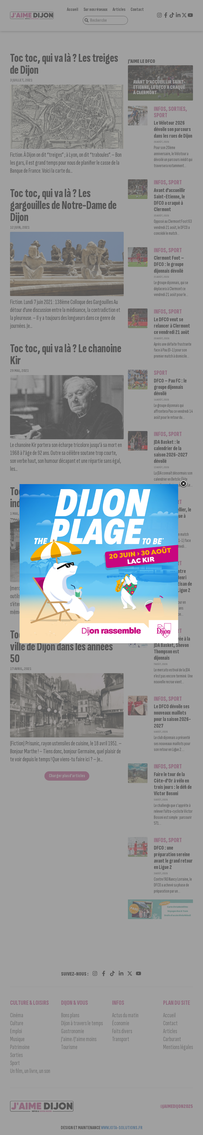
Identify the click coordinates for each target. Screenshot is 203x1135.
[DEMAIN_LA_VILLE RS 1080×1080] (99, 641)
